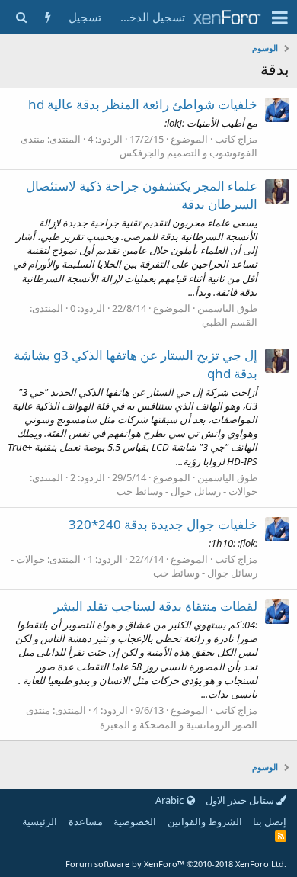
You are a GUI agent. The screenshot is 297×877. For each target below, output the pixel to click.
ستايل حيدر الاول (241, 800)
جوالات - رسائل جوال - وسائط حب (187, 491)
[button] (280, 17)
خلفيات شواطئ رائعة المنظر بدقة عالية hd (142, 104)
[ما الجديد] (47, 17)
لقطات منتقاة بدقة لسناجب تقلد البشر (155, 606)
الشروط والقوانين (205, 821)
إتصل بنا (269, 821)
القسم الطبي (229, 322)
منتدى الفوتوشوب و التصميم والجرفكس (139, 145)
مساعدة (86, 821)
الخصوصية (134, 821)
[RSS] (280, 835)
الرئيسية (39, 821)
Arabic (170, 800)
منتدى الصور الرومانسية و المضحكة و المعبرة (141, 717)
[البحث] (21, 17)
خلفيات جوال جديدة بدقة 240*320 (163, 524)
